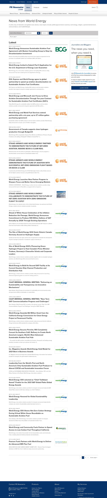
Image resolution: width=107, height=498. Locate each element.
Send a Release (93, 2)
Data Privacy (81, 491)
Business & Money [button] (25, 13)
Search (94, 7)
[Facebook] (11, 495)
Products (36, 7)
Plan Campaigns (35, 490)
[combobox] (45, 33)
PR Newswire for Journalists (82, 73)
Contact (45, 7)
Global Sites (58, 495)
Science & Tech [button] (36, 13)
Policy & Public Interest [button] (60, 13)
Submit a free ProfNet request (84, 82)
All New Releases (82, 488)
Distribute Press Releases (38, 493)
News (28, 7)
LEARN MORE (84, 88)
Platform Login (81, 490)
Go (51, 33)
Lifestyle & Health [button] (47, 13)
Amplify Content (35, 496)
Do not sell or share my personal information (86, 494)
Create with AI (35, 491)
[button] (38, 33)
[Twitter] (13, 495)
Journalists (29, 2)
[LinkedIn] (9, 495)
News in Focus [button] (14, 13)
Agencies (36, 2)
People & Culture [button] (73, 13)
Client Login (84, 2)
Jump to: (16, 33)
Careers (57, 491)
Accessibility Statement (60, 493)
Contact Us (11, 493)
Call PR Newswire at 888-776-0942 (19, 488)
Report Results (35, 494)
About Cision (58, 490)
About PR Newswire (59, 488)
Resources (12, 2)
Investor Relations (20, 2)
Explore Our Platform (37, 488)
